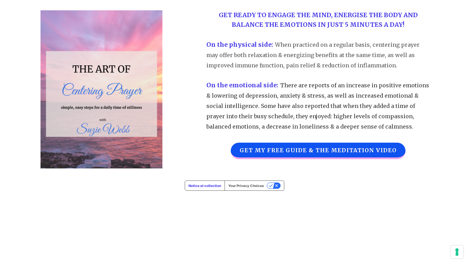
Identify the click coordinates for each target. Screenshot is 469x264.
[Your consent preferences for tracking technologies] (457, 251)
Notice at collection (204, 186)
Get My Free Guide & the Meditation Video (318, 150)
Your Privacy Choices (246, 186)
